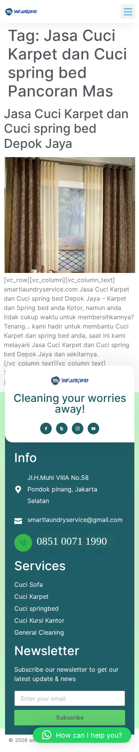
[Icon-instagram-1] (77, 428)
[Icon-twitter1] (62, 428)
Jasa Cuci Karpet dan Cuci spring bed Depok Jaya (66, 128)
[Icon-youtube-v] (93, 428)
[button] (128, 11)
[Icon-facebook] (46, 428)
